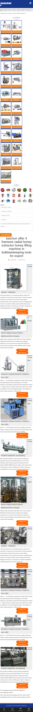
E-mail (12, 710)
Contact (20, 710)
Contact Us (22, 310)
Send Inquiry (22, 313)
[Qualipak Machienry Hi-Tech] (7, 3)
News (14, 10)
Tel (4, 710)
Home (9, 10)
